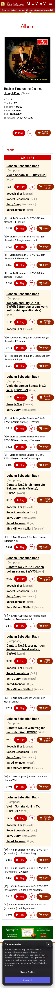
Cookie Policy (38, 963)
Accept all (27, 980)
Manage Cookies (27, 972)
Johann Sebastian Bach (22, 166)
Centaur (17, 110)
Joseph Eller (12, 93)
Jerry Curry (13, 204)
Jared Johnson (16, 209)
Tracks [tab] (10, 150)
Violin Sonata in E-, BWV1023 (26, 175)
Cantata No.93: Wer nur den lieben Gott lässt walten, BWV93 (25, 650)
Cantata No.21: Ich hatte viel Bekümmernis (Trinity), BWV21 (26, 489)
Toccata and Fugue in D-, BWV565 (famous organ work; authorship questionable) (27, 306)
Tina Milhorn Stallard (19, 528)
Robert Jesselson (17, 199)
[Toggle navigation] (50, 3)
